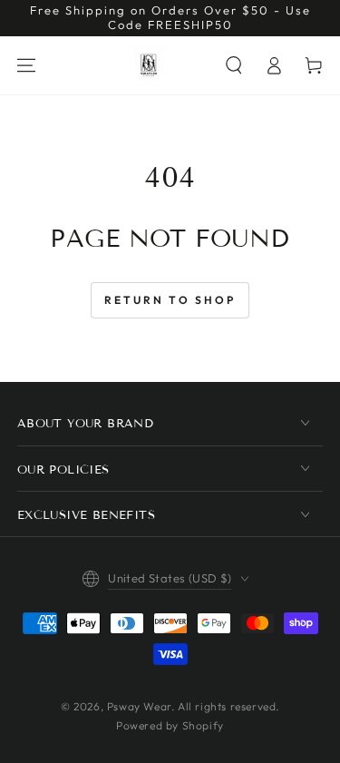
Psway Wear (139, 706)
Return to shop (170, 300)
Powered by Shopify (170, 725)
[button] (234, 65)
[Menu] (26, 65)
